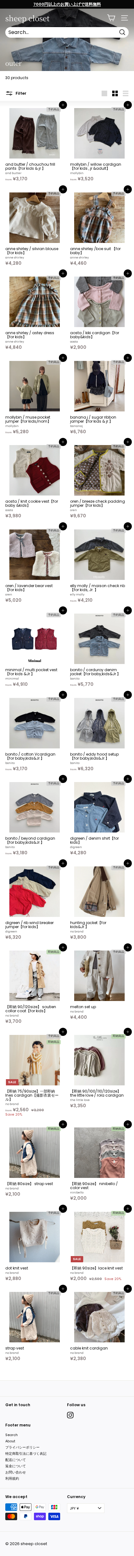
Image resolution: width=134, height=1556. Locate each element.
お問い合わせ (15, 1472)
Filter (20, 93)
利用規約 (12, 1478)
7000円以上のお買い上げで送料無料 (67, 4)
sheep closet (27, 18)
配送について (15, 1459)
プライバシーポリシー (22, 1447)
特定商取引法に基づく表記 (25, 1453)
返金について (15, 1465)
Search (11, 1434)
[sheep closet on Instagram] (70, 1415)
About (10, 1441)
